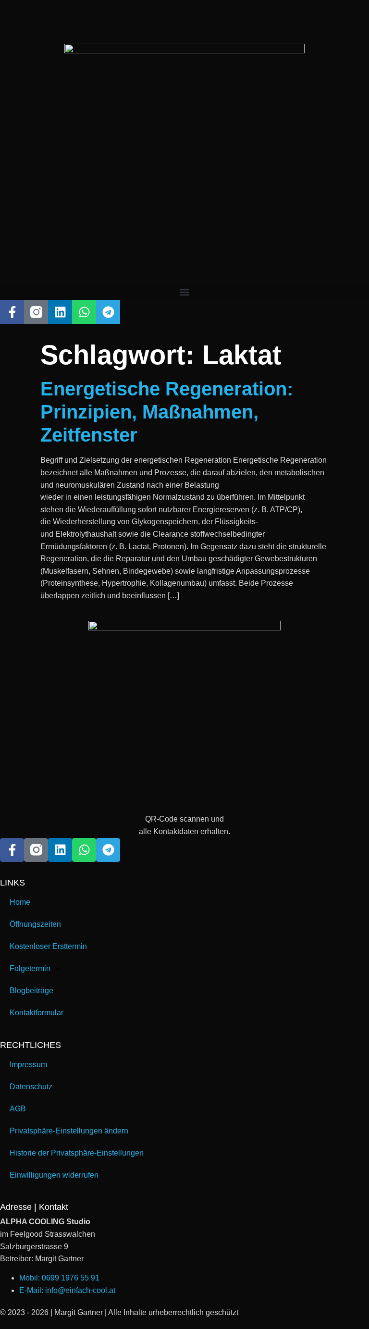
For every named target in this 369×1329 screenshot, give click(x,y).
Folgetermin (30, 968)
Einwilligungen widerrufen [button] (54, 1175)
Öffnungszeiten (35, 924)
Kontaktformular (36, 1013)
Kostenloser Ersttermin (48, 946)
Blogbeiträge (31, 990)
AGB (18, 1109)
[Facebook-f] (12, 312)
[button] (184, 292)
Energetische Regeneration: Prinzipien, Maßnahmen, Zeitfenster (166, 411)
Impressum (28, 1064)
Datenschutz (31, 1087)
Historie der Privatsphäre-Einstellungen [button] (77, 1153)
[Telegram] (108, 312)
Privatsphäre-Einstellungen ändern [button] (69, 1131)
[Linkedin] (60, 312)
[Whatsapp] (84, 312)
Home (20, 902)
